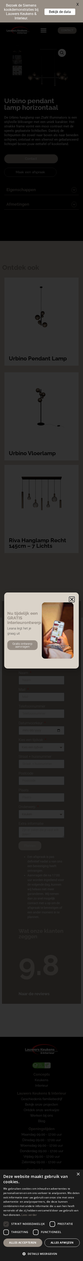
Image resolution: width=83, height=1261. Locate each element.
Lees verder (29, 1215)
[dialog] (41, 1215)
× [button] (78, 1174)
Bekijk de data (60, 12)
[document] (41, 630)
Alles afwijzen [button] (62, 1242)
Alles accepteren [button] (22, 1242)
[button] (71, 599)
